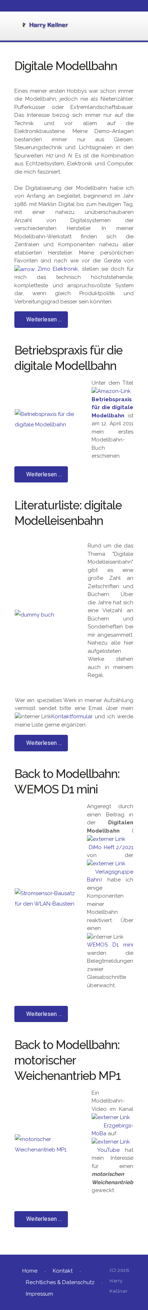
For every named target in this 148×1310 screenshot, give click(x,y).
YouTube (108, 1150)
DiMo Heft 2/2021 (111, 847)
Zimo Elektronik (57, 269)
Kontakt (63, 1271)
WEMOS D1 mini (110, 945)
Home (29, 1271)
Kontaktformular (72, 716)
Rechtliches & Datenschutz (60, 1282)
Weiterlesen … (43, 319)
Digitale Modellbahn (65, 66)
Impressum (39, 1294)
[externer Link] (106, 838)
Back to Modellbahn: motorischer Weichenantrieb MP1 (67, 1060)
